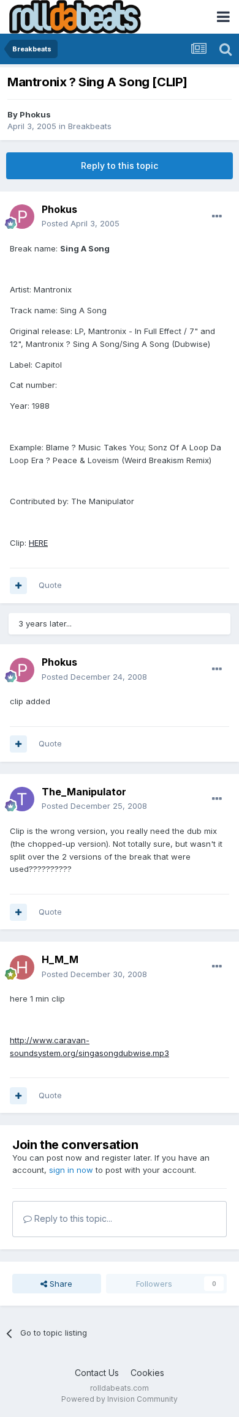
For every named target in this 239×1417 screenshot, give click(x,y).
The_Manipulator (84, 792)
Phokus (35, 114)
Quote (50, 585)
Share (59, 1284)
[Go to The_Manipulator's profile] (22, 799)
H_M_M (60, 959)
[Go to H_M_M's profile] (22, 967)
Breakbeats (90, 126)
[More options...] (217, 216)
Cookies (147, 1372)
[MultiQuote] (18, 585)
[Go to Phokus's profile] (22, 216)
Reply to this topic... (72, 1218)
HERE (38, 543)
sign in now (71, 1170)
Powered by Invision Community (119, 1399)
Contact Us (97, 1372)
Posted (81, 223)
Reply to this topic (119, 165)
